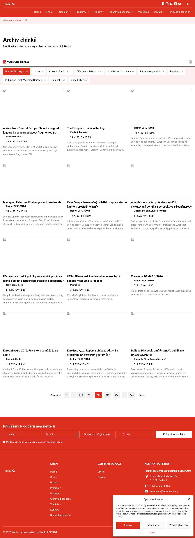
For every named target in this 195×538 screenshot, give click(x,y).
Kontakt (157, 12)
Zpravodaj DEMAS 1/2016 (147, 276)
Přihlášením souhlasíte (34, 442)
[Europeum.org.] (7, 20)
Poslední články (16, 71)
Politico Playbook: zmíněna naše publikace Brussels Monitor (157, 353)
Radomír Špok (13, 359)
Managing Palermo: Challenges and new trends (32, 202)
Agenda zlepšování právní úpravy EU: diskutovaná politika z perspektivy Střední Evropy (161, 204)
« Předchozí (55, 395)
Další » (142, 395)
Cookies (152, 532)
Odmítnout (153, 525)
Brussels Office (158, 210)
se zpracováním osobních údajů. (46, 442)
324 (116, 395)
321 (90, 395)
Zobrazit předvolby (178, 525)
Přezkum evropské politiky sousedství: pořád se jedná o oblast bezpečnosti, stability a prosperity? (33, 278)
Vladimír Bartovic (79, 132)
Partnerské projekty (152, 71)
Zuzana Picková (142, 210)
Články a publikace (120, 12)
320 (81, 395)
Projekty (98, 12)
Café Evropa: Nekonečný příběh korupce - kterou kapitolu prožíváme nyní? (97, 204)
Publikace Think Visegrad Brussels (25, 80)
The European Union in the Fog (86, 128)
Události (63, 12)
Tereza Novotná (158, 359)
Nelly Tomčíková (14, 285)
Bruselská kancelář (179, 12)
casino (38, 71)
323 (107, 395)
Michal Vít (75, 285)
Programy (81, 12)
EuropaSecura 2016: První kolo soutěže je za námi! (30, 353)
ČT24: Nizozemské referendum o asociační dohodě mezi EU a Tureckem (93, 278)
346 (132, 395)
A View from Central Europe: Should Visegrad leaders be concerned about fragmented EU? (31, 130)
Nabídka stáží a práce (120, 71)
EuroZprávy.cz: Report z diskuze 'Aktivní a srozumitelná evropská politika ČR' (92, 353)
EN (188, 3)
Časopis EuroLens (60, 71)
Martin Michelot (14, 136)
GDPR (101, 471)
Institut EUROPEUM (144, 128)
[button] (188, 499)
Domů (37, 12)
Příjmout (128, 525)
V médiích (143, 12)
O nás (48, 12)
